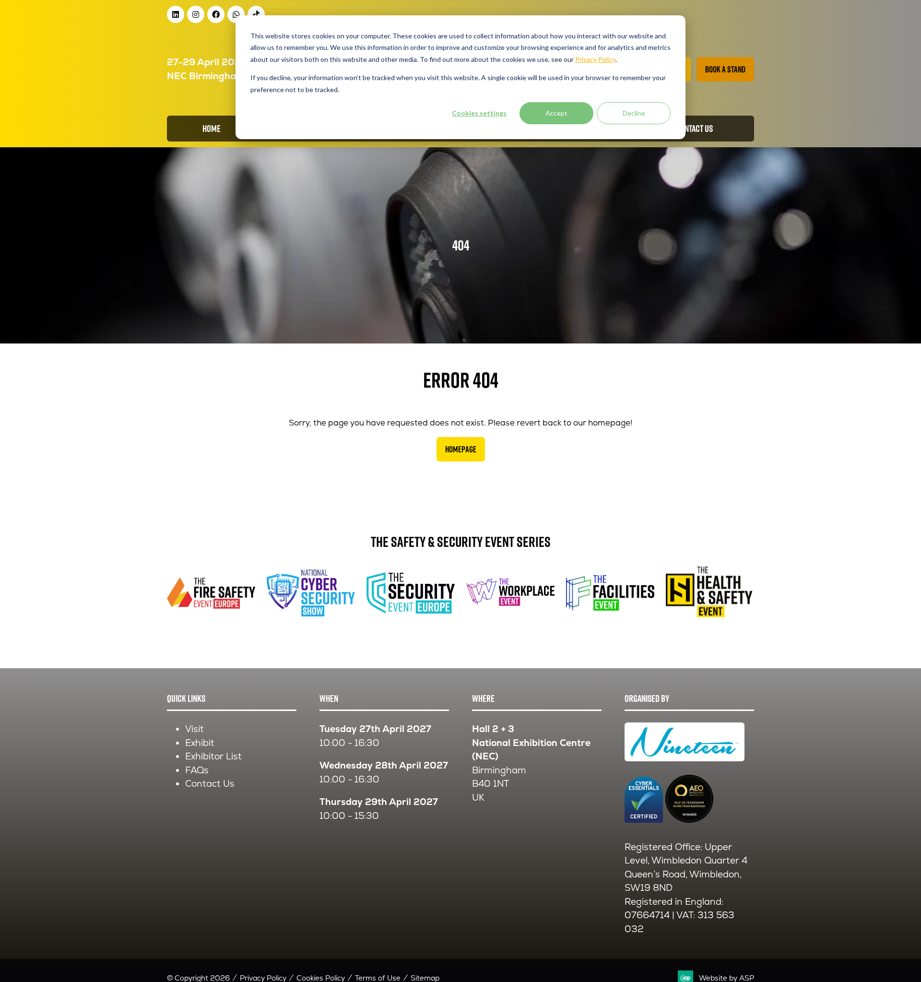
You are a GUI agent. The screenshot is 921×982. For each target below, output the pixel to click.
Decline (634, 113)
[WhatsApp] (236, 14)
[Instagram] (195, 14)
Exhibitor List (213, 756)
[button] (725, 69)
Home (211, 128)
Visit (194, 729)
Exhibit (199, 743)
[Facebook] (215, 14)
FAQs (197, 770)
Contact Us (210, 784)
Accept (556, 113)
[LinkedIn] (175, 14)
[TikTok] (256, 14)
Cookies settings (479, 113)
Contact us (694, 128)
